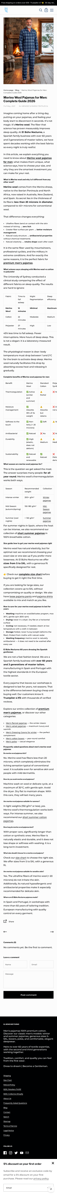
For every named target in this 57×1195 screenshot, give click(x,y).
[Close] (53, 1163)
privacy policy (41, 1178)
